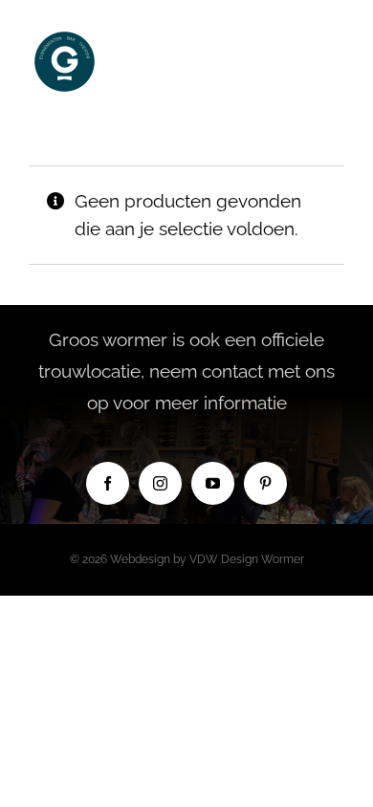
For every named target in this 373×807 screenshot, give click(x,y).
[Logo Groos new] (64, 34)
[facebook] (107, 483)
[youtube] (212, 483)
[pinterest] (265, 483)
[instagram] (160, 483)
